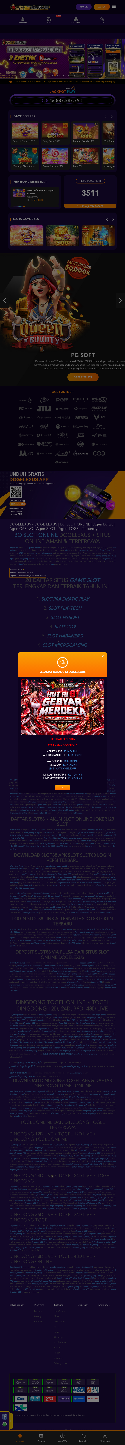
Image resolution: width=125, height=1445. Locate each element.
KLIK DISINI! (71, 751)
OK (62, 788)
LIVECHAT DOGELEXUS (62, 769)
